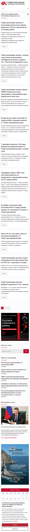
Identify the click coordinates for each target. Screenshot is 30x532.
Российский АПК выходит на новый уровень (13, 427)
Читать (4, 46)
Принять (15, 525)
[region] (15, 516)
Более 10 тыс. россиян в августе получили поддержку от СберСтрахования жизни (14, 236)
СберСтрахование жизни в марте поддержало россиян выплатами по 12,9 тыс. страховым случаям (14, 260)
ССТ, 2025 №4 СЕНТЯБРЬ (9, 438)
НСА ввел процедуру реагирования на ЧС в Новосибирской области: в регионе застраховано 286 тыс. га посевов (13, 392)
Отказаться (15, 528)
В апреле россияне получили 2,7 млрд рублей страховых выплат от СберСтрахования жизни (14, 120)
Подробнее (15, 521)
